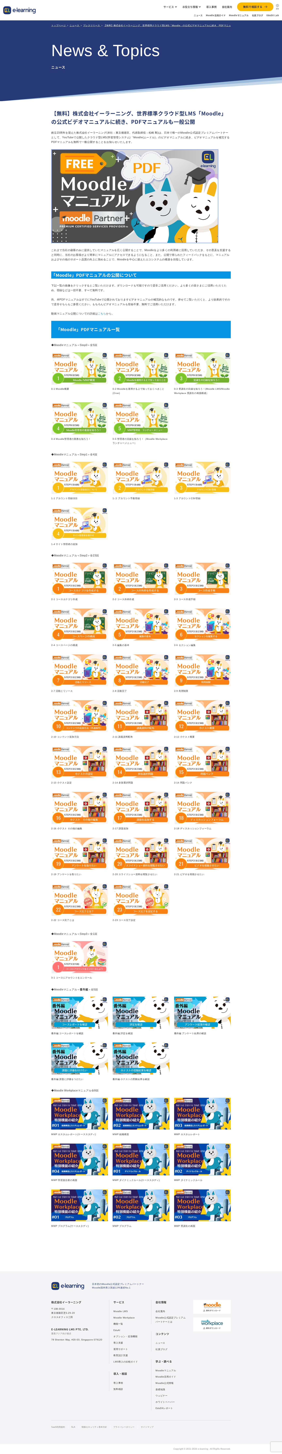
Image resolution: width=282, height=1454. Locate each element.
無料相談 (118, 1389)
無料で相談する (252, 7)
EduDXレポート (164, 1408)
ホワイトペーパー (165, 1402)
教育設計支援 (120, 1355)
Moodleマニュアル (239, 15)
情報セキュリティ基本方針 (94, 1427)
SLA (73, 1427)
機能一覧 (118, 1324)
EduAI (116, 1330)
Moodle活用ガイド (216, 15)
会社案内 (160, 1311)
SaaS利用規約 (58, 1427)
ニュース (198, 15)
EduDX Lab (272, 15)
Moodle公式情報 (165, 1383)
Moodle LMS (120, 1311)
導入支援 (118, 1342)
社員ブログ (257, 15)
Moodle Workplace (124, 1317)
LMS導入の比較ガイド (125, 1361)
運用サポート (120, 1349)
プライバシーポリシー (123, 1427)
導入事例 (118, 1383)
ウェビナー (162, 1395)
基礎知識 (160, 1389)
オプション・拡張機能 (125, 1336)
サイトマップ (147, 1427)
